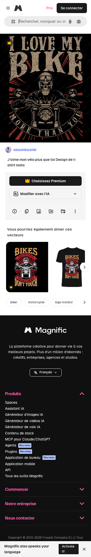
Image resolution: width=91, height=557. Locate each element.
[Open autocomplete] (11, 21)
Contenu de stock (19, 433)
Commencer (16, 489)
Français (45, 372)
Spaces (11, 402)
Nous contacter (20, 518)
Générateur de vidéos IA (24, 421)
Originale (33, 43)
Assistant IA (14, 408)
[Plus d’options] (75, 211)
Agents (17, 445)
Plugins (18, 451)
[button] (46, 372)
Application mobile (20, 464)
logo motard (64, 302)
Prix (49, 8)
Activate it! (68, 548)
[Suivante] (84, 267)
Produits (13, 393)
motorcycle (36, 302)
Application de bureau (30, 457)
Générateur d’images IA (24, 414)
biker (13, 302)
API (8, 470)
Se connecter (72, 8)
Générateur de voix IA (22, 427)
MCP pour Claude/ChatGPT (27, 439)
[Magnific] (45, 331)
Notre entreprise (20, 503)
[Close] (84, 549)
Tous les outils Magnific (24, 476)
